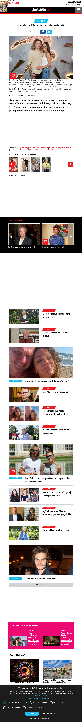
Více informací (43, 695)
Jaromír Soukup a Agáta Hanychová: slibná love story (55, 412)
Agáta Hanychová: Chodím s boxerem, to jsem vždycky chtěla (57, 513)
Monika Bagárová (66, 148)
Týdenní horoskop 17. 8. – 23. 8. (22, 682)
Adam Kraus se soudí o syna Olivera (41, 579)
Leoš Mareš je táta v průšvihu (55, 392)
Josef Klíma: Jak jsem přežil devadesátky (66, 635)
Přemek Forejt (24, 150)
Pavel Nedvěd (48, 150)
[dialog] (41, 703)
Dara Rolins (44, 148)
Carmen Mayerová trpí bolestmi (57, 530)
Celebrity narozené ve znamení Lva (53, 247)
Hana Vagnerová (54, 148)
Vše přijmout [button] (32, 714)
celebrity (25, 148)
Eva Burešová (14, 150)
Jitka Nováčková (34, 148)
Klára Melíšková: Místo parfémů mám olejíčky (57, 315)
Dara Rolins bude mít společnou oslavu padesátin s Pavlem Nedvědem (47, 480)
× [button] (79, 687)
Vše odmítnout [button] (49, 714)
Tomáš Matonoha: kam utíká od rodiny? (21, 247)
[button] (41, 698)
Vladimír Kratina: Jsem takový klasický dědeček (56, 431)
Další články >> (41, 585)
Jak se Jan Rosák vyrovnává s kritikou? (55, 334)
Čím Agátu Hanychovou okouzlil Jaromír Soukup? (47, 381)
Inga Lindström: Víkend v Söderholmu (33, 635)
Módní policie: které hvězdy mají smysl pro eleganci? (57, 494)
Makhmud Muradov (36, 150)
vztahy (19, 148)
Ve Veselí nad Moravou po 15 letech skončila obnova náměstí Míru (57, 681)
